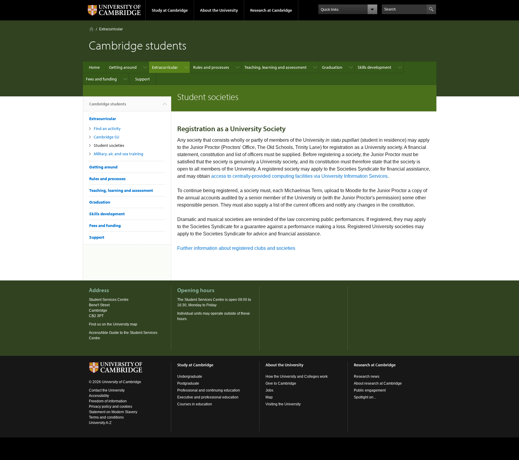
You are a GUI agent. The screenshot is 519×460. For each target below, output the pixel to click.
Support (142, 79)
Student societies (109, 145)
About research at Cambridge (378, 383)
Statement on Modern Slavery (113, 412)
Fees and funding (101, 79)
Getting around (123, 67)
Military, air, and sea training (118, 153)
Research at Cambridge (271, 10)
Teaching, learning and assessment (275, 67)
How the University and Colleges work (297, 376)
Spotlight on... (365, 397)
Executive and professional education (207, 397)
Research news (366, 376)
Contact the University (107, 390)
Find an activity (107, 128)
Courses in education (194, 404)
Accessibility (99, 396)
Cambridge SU (106, 137)
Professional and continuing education (208, 390)
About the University (219, 10)
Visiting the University (283, 404)
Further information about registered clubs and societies (236, 248)
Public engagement (370, 390)
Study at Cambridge (170, 10)
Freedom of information (108, 401)
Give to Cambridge (281, 383)
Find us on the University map (113, 324)
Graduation (332, 67)
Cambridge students (107, 104)
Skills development (374, 67)
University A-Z (100, 423)
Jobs (269, 390)
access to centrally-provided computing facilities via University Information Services (299, 176)
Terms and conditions (106, 417)
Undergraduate (189, 376)
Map (269, 397)
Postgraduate (188, 383)
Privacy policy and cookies (110, 406)
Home (91, 29)
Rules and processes (211, 67)
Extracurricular (111, 29)
